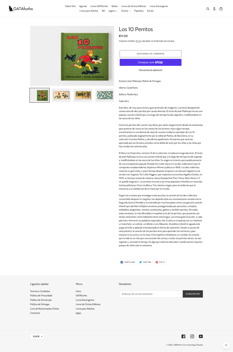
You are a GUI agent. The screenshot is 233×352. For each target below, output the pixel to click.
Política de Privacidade (41, 295)
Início (78, 291)
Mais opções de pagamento (150, 70)
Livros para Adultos (85, 308)
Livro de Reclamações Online (44, 308)
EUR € (36, 336)
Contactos (35, 313)
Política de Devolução (41, 300)
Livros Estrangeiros (85, 300)
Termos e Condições (40, 291)
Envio (138, 40)
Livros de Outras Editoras (88, 304)
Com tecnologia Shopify (193, 345)
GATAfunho (81, 295)
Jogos (78, 313)
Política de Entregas (39, 304)
